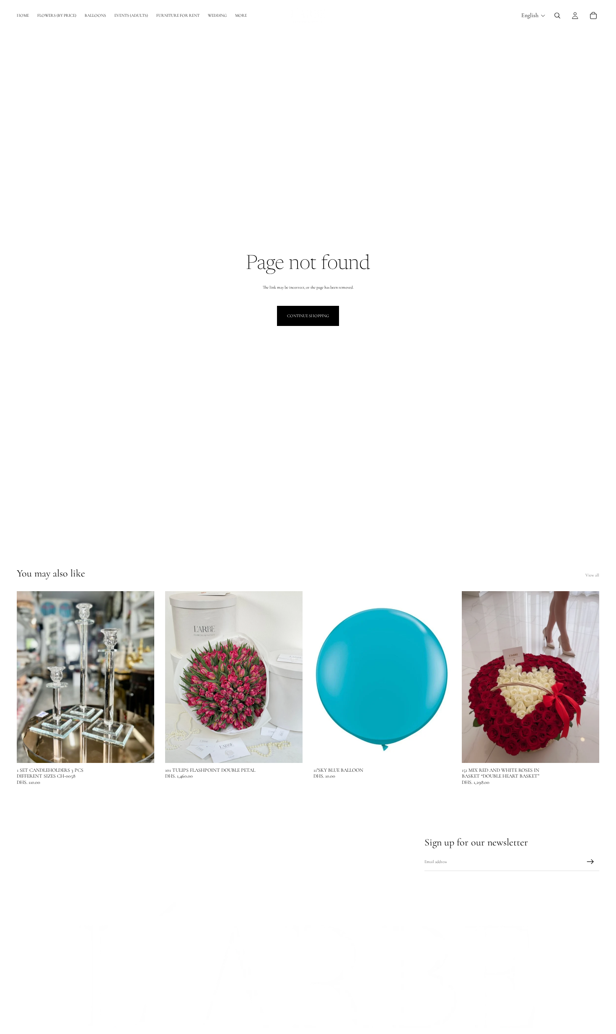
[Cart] (593, 15)
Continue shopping (308, 315)
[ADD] (141, 749)
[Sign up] (590, 862)
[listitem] (241, 15)
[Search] (557, 15)
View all (592, 575)
